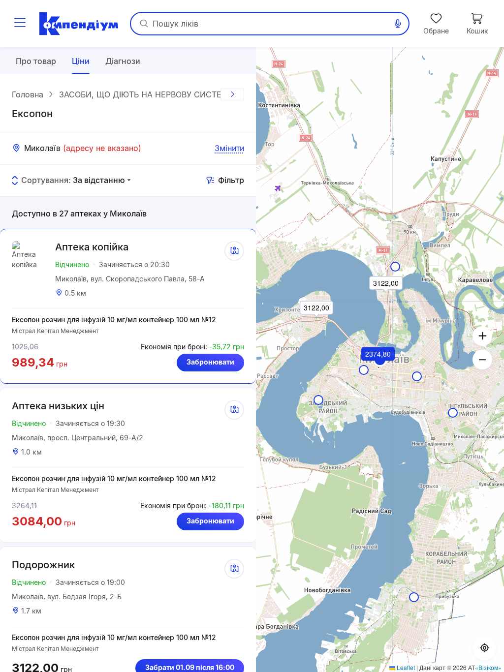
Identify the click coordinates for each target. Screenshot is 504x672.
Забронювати (210, 362)
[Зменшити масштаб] (482, 359)
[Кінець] (232, 94)
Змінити (229, 148)
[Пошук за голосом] (398, 23)
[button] (378, 367)
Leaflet (405, 667)
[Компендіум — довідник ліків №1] (78, 23)
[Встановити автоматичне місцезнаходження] (484, 648)
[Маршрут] (234, 251)
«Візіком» (488, 667)
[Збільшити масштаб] (482, 336)
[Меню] (20, 23)
